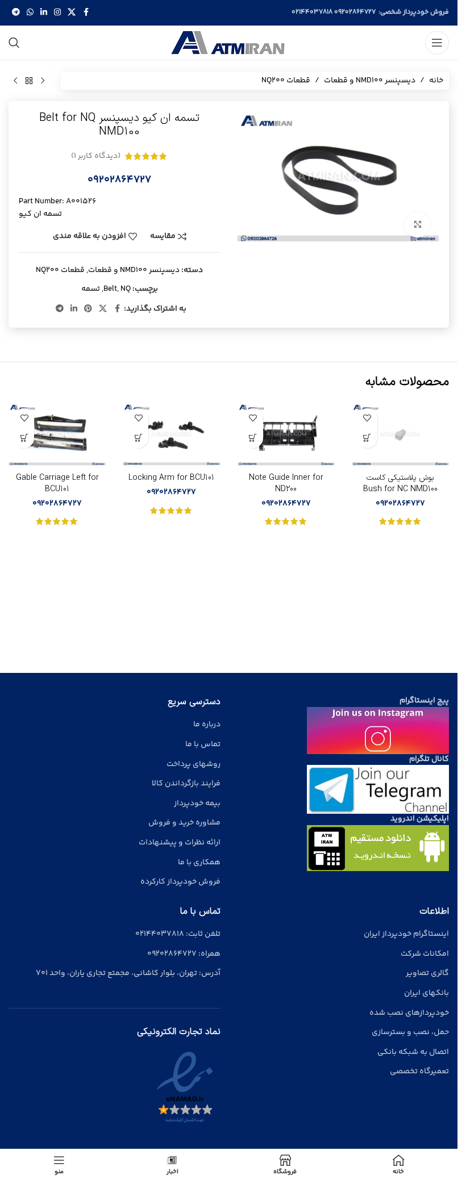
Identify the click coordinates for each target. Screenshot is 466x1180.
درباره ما (206, 724)
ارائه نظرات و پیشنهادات (179, 842)
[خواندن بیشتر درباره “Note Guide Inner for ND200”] (253, 438)
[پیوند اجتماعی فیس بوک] (86, 13)
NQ (125, 289)
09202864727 (355, 12)
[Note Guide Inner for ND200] (286, 435)
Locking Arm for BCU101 (171, 478)
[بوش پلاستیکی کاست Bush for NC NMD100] (400, 435)
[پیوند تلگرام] (16, 13)
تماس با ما (202, 744)
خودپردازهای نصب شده (409, 1013)
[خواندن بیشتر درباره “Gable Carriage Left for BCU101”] (24, 438)
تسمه (90, 289)
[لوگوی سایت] (229, 42)
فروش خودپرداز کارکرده (180, 882)
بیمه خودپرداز (197, 803)
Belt (110, 289)
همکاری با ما (199, 862)
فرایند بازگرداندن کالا (186, 783)
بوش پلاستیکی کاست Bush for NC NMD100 (400, 483)
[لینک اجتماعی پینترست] (88, 309)
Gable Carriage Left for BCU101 (57, 483)
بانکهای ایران (426, 993)
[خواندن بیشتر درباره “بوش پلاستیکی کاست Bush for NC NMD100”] (367, 438)
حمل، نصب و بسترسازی (410, 1032)
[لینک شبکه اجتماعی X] (71, 13)
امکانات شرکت (425, 954)
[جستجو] (14, 42)
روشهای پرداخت (193, 764)
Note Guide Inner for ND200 (286, 483)
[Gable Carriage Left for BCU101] (57, 435)
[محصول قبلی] (42, 80)
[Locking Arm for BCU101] (171, 435)
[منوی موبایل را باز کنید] (437, 42)
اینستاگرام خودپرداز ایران (406, 934)
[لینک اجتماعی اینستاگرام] (57, 13)
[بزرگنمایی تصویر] (417, 224)
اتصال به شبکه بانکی (413, 1052)
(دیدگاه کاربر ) (95, 156)
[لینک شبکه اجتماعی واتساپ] (30, 13)
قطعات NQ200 (285, 80)
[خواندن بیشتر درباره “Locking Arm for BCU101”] (138, 438)
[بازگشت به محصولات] (29, 80)
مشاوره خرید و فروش (184, 823)
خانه (436, 80)
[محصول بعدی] (15, 80)
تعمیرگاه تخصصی (419, 1071)
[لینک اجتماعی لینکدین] (44, 13)
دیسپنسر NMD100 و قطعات (369, 80)
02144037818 (312, 12)
